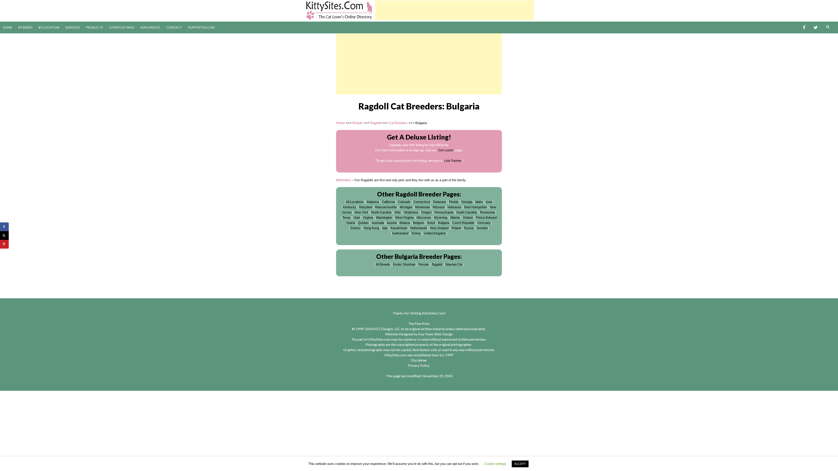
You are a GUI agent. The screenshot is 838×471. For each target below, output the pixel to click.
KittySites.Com (433, 313)
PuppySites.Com (201, 27)
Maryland (365, 207)
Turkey (416, 233)
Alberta (455, 217)
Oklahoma (411, 212)
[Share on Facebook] (4, 226)
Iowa (489, 202)
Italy (385, 228)
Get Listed (445, 150)
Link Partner (453, 160)
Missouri (439, 207)
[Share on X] (4, 235)
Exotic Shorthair (404, 264)
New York (361, 212)
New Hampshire (475, 207)
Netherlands (418, 228)
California (388, 202)
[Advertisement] (454, 10)
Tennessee (487, 212)
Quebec (363, 223)
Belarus (404, 223)
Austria (392, 223)
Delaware (439, 202)
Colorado (404, 202)
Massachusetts (386, 207)
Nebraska (454, 207)
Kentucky (349, 207)
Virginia (368, 217)
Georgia (466, 202)
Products (94, 27)
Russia (469, 228)
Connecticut (421, 202)
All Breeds (383, 264)
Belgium (418, 223)
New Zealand (439, 228)
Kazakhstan (398, 228)
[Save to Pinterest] (4, 244)
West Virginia (404, 217)
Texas (346, 217)
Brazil (431, 223)
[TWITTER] (815, 28)
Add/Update (150, 27)
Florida (453, 202)
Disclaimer (419, 360)
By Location (49, 27)
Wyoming (440, 217)
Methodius (343, 180)
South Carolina (466, 212)
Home (7, 27)
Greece (355, 228)
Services (72, 27)
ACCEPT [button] (520, 464)
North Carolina (381, 212)
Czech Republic (463, 223)
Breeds (357, 123)
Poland (456, 228)
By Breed (25, 27)
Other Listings (121, 27)
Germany (484, 223)
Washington (384, 217)
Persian (423, 264)
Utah (356, 217)
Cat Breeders (398, 123)
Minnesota (422, 207)
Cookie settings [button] (495, 464)
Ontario (468, 217)
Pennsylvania (443, 212)
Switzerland (400, 233)
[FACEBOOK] (804, 28)
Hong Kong (371, 228)
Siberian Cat (453, 264)
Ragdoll (375, 123)
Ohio (397, 212)
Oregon (426, 212)
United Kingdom (435, 233)
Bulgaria (443, 223)
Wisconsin (423, 217)
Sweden (482, 228)
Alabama (372, 202)
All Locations (355, 202)
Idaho (479, 202)
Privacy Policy (418, 365)
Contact (174, 27)
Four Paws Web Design (435, 334)
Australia (378, 223)
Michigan (406, 207)
